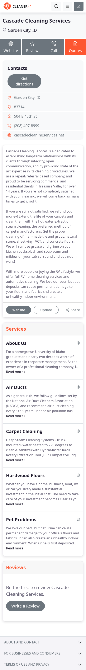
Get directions (24, 81)
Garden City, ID (22, 30)
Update (46, 310)
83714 (19, 106)
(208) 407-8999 (26, 125)
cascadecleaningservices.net (39, 135)
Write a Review (25, 606)
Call (54, 50)
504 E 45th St (25, 116)
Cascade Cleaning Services (37, 20)
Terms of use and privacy (26, 664)
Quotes (75, 50)
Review (32, 50)
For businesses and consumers (32, 653)
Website (11, 50)
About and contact (21, 642)
